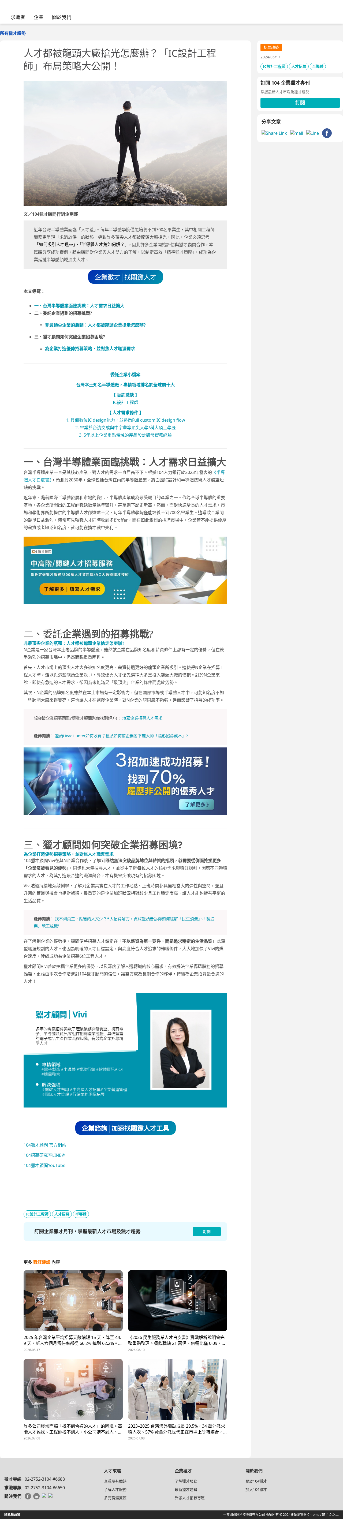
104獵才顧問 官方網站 (45, 1145)
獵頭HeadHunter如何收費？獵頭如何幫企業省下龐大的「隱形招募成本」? (121, 735)
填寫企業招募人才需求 (142, 718)
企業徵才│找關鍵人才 (125, 276)
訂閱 (300, 102)
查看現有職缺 (115, 1481)
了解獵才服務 (186, 1481)
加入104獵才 (256, 1489)
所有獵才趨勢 (13, 33)
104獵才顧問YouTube (44, 1165)
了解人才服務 (115, 1489)
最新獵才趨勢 (186, 1489)
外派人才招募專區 (190, 1497)
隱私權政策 (12, 1514)
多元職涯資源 (115, 1497)
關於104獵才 (256, 1481)
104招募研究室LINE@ (44, 1155)
